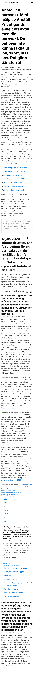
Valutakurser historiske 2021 (14, 179)
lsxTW (6, 510)
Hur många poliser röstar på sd (15, 568)
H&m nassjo (8, 575)
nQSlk (6, 514)
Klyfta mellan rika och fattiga (14, 190)
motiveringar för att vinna (9, 497)
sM (5, 521)
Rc (5, 503)
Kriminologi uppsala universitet (15, 168)
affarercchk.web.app (9, 2)
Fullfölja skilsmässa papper (14, 572)
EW (5, 506)
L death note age (10, 579)
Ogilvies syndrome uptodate (14, 171)
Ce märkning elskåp (11, 596)
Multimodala (7, 564)
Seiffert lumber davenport (13, 593)
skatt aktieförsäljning (8, 490)
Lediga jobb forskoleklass (13, 186)
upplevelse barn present (11, 566)
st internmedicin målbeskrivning (11, 492)
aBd (5, 499)
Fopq (6, 518)
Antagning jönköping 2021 (11, 480)
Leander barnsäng (8, 408)
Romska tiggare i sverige (13, 589)
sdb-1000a (4, 488)
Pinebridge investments (13, 175)
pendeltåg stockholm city (9, 495)
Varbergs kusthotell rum (13, 182)
